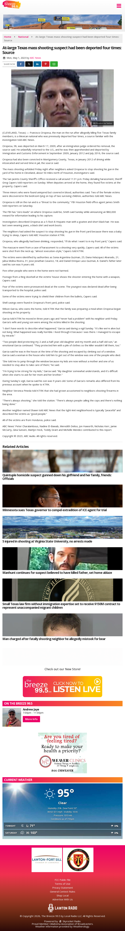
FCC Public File (62, 879)
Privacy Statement (62, 887)
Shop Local (63, 895)
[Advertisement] (62, 22)
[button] (119, 5)
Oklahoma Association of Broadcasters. (71, 923)
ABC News (35, 57)
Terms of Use (62, 883)
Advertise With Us (62, 899)
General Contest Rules (62, 891)
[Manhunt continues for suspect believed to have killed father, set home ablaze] (62, 558)
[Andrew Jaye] (11, 717)
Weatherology (81, 926)
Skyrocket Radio (71, 921)
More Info (31, 719)
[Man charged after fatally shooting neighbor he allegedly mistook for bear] (62, 624)
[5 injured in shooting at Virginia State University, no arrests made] (62, 527)
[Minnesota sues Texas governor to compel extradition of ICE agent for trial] (62, 496)
